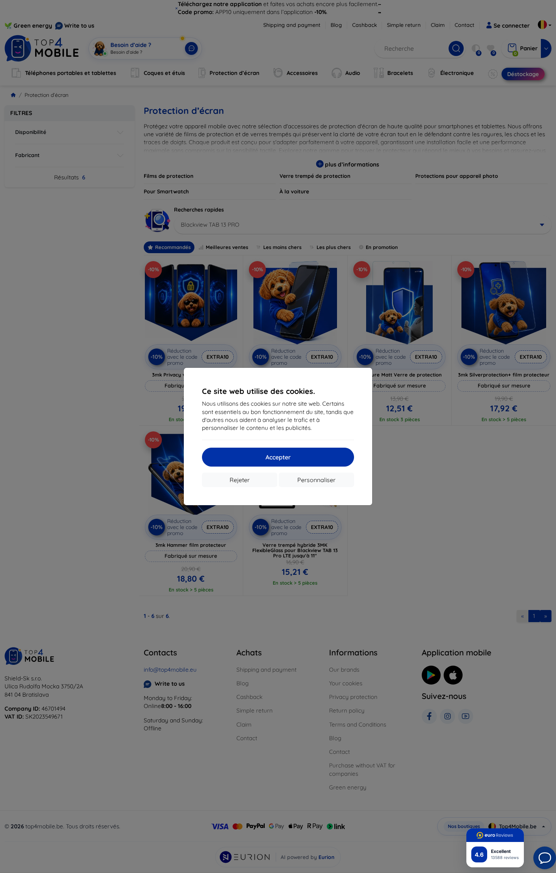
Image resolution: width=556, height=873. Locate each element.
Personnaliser (316, 480)
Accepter (278, 457)
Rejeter (240, 480)
